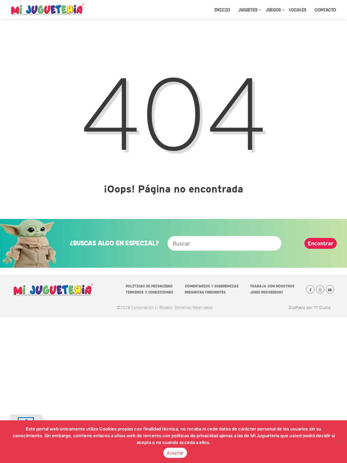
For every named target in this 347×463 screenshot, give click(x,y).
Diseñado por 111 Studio (310, 307)
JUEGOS (273, 10)
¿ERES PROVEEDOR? (266, 292)
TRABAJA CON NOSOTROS (272, 286)
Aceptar (175, 453)
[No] (338, 441)
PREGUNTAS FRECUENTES (205, 292)
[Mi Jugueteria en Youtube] (330, 289)
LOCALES (297, 10)
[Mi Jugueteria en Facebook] (310, 289)
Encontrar (320, 243)
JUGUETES (248, 10)
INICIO (222, 10)
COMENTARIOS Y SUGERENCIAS (212, 286)
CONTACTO (325, 10)
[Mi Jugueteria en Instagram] (320, 289)
